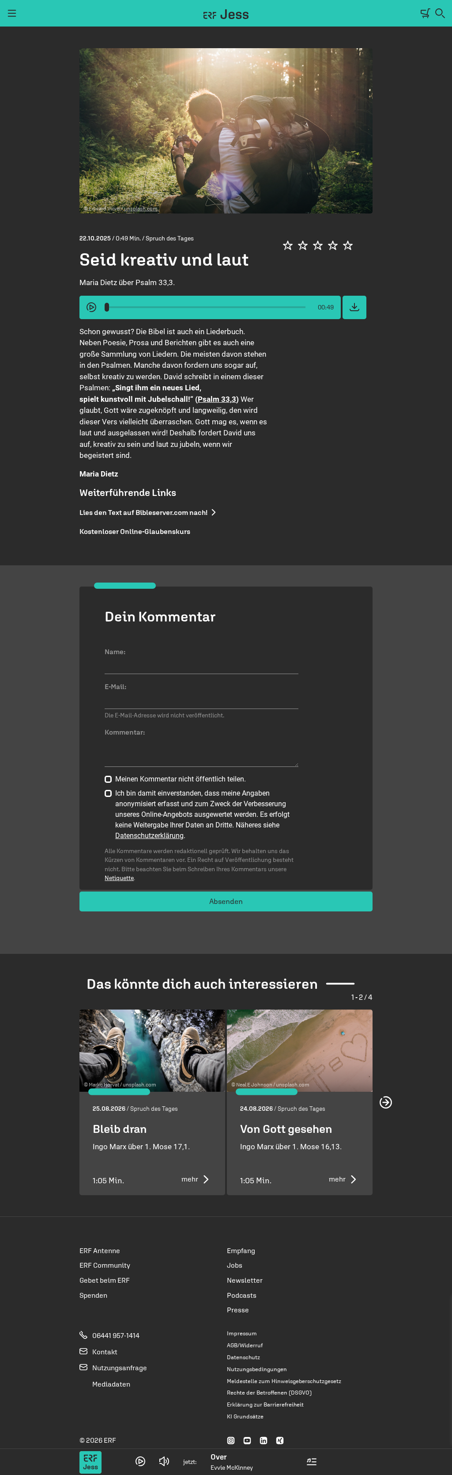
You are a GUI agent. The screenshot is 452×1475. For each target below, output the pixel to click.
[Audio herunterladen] (354, 307)
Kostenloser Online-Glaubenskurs (134, 531)
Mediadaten (110, 1384)
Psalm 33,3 (217, 399)
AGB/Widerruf (245, 1345)
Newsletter (245, 1280)
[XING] (280, 1441)
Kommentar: (125, 732)
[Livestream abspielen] (140, 1461)
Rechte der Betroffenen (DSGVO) (269, 1392)
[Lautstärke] (164, 1462)
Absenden (226, 901)
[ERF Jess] (226, 17)
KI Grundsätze (245, 1416)
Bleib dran (120, 1129)
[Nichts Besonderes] (303, 245)
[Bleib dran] (152, 1051)
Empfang (241, 1250)
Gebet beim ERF (104, 1280)
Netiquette (119, 877)
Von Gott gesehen (286, 1129)
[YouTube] (247, 1441)
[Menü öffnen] (12, 13)
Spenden (93, 1295)
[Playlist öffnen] (312, 1462)
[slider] (107, 307)
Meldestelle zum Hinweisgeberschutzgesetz (284, 1381)
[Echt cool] (333, 245)
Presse (238, 1310)
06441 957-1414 (115, 1335)
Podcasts (241, 1295)
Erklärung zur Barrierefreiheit (265, 1404)
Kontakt (104, 1352)
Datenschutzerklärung (149, 835)
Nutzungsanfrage (119, 1368)
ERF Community (104, 1265)
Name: (115, 652)
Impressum (242, 1333)
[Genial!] (348, 245)
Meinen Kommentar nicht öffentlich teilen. (180, 779)
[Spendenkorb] (425, 13)
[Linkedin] (263, 1441)
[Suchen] (440, 13)
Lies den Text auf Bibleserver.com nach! (143, 512)
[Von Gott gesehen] (300, 1051)
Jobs (234, 1265)
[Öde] (288, 245)
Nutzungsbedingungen (257, 1369)
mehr (189, 1179)
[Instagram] (231, 1441)
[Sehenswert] (318, 245)
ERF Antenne (99, 1250)
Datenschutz (243, 1357)
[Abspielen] (91, 307)
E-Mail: (115, 686)
